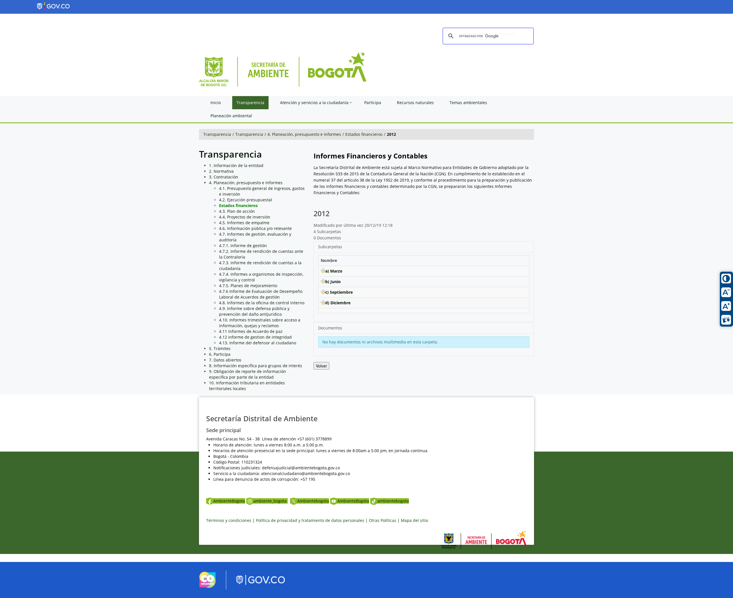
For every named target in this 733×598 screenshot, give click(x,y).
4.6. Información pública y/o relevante (255, 228)
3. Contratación (223, 177)
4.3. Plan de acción (237, 211)
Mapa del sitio (414, 520)
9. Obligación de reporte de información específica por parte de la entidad (247, 374)
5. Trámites (219, 348)
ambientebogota (393, 501)
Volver (321, 366)
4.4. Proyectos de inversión (244, 217)
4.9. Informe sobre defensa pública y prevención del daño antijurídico (254, 311)
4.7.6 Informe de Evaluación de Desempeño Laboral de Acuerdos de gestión (260, 294)
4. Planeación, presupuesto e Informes (304, 134)
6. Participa (219, 354)
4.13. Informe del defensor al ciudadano (257, 342)
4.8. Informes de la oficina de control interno (261, 302)
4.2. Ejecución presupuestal (245, 199)
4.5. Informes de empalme (244, 222)
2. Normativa (221, 171)
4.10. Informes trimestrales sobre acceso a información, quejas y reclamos (259, 322)
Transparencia (217, 134)
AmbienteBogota (229, 501)
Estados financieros (364, 134)
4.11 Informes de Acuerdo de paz (251, 331)
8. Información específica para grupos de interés (255, 365)
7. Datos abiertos (225, 360)
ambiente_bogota (270, 501)
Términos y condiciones (228, 520)
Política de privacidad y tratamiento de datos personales (310, 520)
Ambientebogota (313, 501)
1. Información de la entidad (236, 165)
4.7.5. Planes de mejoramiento (248, 285)
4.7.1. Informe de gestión (243, 245)
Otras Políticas (382, 520)
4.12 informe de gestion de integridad (255, 337)
